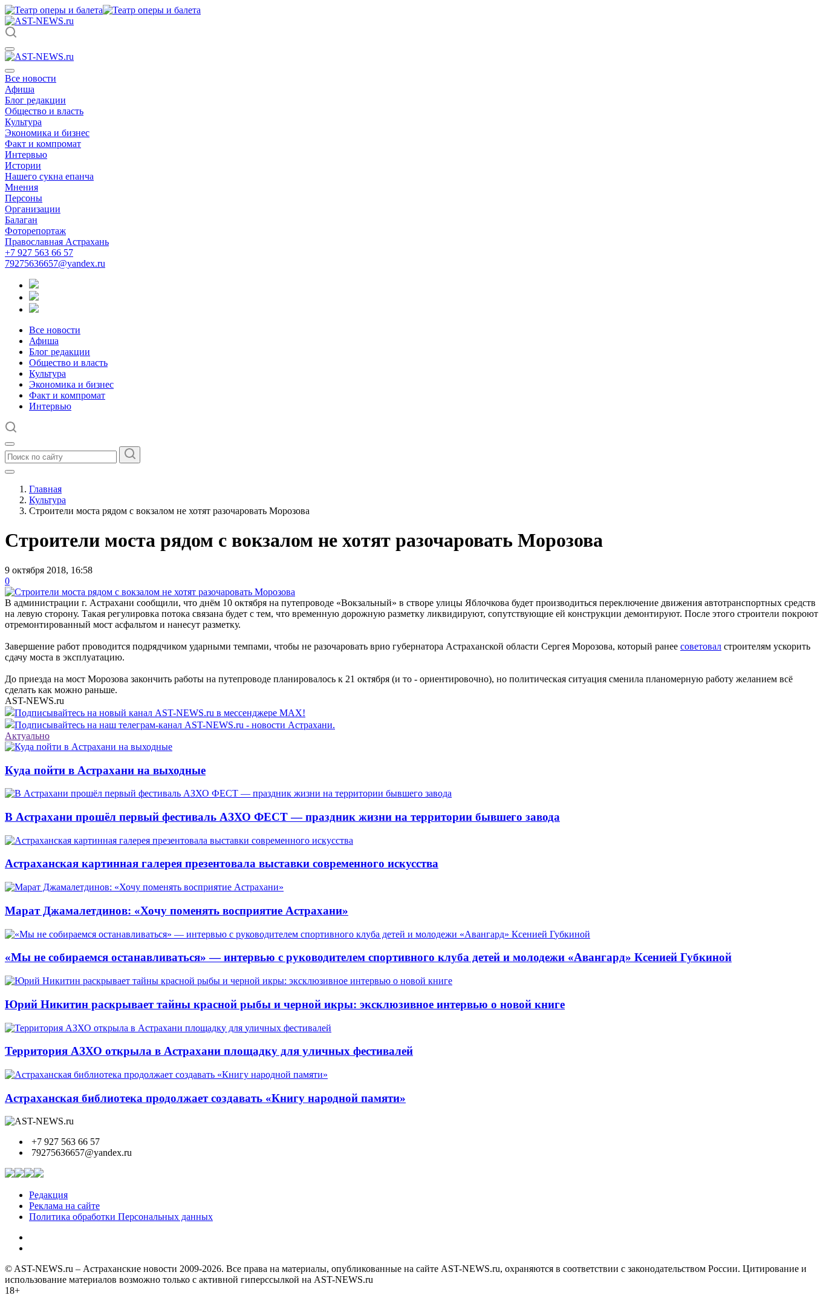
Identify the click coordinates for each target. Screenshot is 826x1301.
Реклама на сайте (64, 1206)
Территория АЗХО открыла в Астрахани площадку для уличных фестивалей (209, 1051)
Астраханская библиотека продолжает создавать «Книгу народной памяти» (205, 1098)
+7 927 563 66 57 (39, 252)
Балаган (21, 220)
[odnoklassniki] (34, 297)
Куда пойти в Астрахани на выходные (105, 770)
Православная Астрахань (57, 241)
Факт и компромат (43, 144)
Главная (45, 489)
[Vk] (34, 309)
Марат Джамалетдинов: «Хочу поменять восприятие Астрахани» (176, 910)
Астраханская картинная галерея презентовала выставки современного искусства (221, 863)
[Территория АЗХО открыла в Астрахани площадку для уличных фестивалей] (168, 1028)
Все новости (30, 78)
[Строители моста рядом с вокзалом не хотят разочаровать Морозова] (150, 592)
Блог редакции (35, 100)
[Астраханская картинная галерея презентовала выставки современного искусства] (179, 840)
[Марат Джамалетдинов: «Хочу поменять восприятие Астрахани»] (144, 887)
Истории (23, 165)
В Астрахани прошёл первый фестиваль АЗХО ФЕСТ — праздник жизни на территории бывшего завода (282, 816)
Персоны (23, 198)
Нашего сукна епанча (49, 176)
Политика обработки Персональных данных (121, 1216)
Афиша (19, 89)
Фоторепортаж (35, 231)
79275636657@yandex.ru (55, 263)
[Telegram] (34, 285)
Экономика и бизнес (47, 133)
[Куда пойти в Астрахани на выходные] (88, 747)
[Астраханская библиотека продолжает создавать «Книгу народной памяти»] (166, 1074)
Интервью (26, 154)
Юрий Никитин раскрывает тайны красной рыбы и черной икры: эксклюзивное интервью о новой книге (285, 1004)
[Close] (10, 71)
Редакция (48, 1195)
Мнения (21, 187)
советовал (700, 646)
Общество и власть (44, 111)
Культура (23, 122)
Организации (32, 209)
